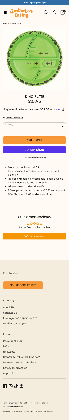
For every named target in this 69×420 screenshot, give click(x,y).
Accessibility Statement (13, 407)
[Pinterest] (21, 386)
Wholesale (9, 352)
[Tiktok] (16, 386)
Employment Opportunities (20, 318)
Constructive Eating (14, 118)
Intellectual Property (16, 323)
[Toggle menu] (5, 12)
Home (6, 23)
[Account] (54, 10)
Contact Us (10, 313)
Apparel (8, 373)
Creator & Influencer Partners (21, 357)
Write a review (34, 236)
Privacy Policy (40, 403)
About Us (8, 307)
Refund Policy (26, 403)
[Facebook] (5, 386)
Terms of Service (10, 403)
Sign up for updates (23, 285)
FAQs (6, 346)
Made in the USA (13, 341)
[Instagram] (11, 386)
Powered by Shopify (44, 411)
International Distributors (19, 362)
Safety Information (15, 368)
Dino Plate (16, 23)
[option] (34, 58)
